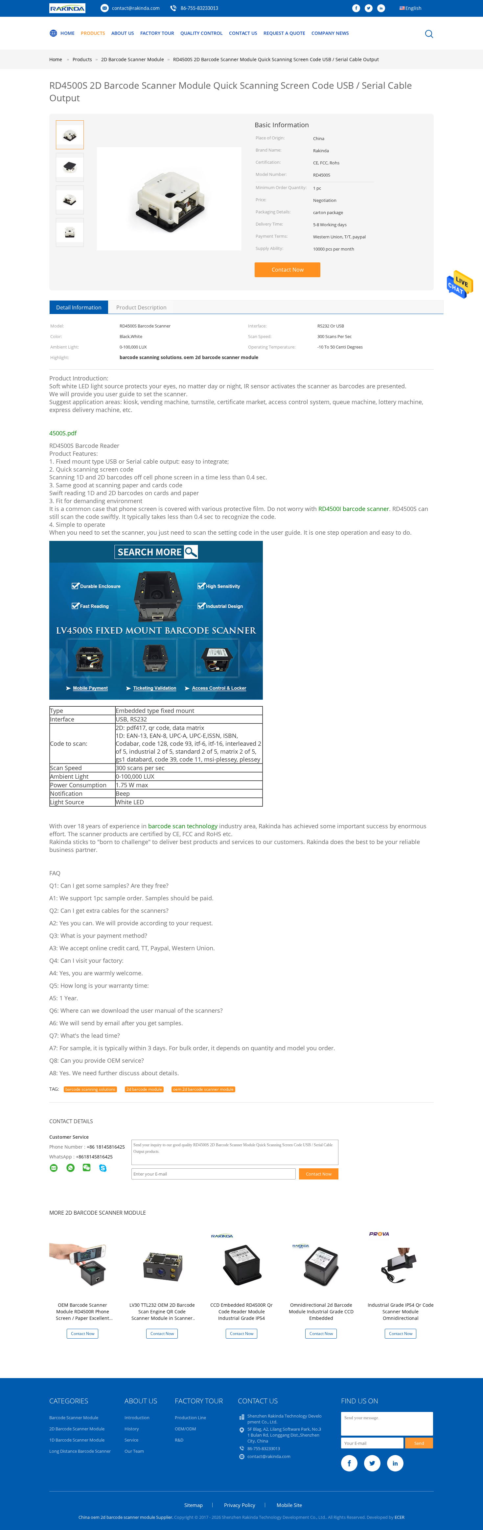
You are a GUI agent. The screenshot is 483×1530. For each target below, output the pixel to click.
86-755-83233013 (199, 8)
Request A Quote (284, 33)
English (413, 8)
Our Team (134, 1451)
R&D (179, 1440)
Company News (330, 33)
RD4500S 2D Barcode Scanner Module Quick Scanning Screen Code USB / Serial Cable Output (276, 59)
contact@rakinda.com (136, 8)
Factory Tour (157, 33)
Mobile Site (289, 1505)
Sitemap (193, 1505)
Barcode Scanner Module (73, 1418)
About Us (122, 33)
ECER (399, 1517)
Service (131, 1440)
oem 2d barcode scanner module (203, 1089)
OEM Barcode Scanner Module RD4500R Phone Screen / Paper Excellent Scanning (82, 1315)
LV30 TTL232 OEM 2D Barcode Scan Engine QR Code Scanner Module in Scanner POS (162, 1315)
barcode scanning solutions (90, 1089)
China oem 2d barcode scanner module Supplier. (126, 1517)
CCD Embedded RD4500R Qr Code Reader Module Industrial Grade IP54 (241, 1311)
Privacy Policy (239, 1505)
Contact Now (288, 269)
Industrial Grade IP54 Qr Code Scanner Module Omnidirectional (401, 1311)
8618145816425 (96, 1157)
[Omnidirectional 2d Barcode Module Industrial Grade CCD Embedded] (322, 1264)
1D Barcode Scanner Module (76, 1440)
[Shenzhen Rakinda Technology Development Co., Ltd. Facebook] (358, 8)
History (132, 1429)
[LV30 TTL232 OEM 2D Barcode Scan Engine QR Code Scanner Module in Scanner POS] (163, 1264)
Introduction (137, 1418)
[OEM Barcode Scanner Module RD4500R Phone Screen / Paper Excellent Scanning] (83, 1264)
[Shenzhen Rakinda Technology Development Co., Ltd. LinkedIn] (382, 8)
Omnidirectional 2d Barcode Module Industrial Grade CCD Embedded (321, 1311)
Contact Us (243, 33)
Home (67, 33)
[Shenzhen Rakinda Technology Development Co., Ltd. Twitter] (370, 8)
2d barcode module (144, 1089)
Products (93, 33)
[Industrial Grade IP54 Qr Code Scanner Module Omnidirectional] (401, 1264)
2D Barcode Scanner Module (76, 1429)
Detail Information (79, 307)
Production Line (190, 1418)
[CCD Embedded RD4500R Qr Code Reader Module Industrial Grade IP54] (242, 1264)
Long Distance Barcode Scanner (80, 1451)
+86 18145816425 (106, 1147)
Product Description (141, 307)
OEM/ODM (185, 1429)
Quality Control (201, 33)
